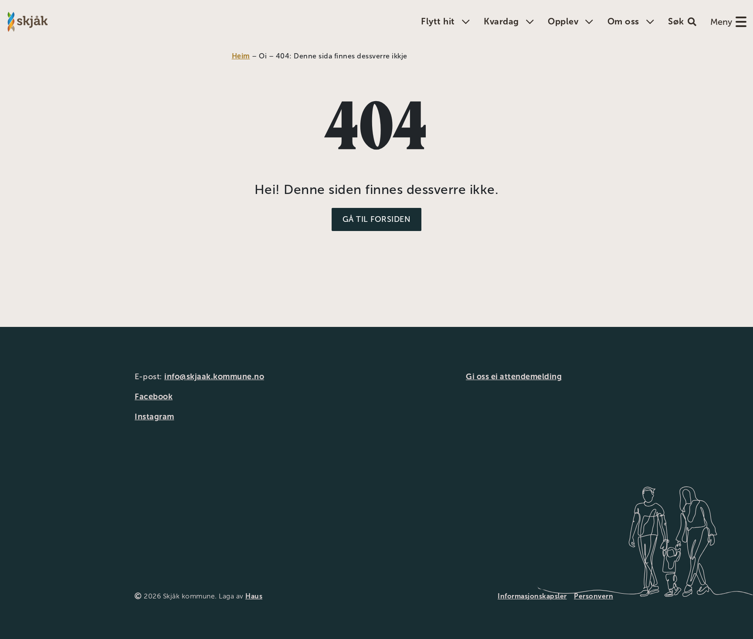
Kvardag (501, 21)
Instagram (154, 416)
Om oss (623, 21)
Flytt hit (438, 21)
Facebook (154, 396)
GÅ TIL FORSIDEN (377, 219)
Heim (241, 56)
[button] (682, 21)
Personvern (593, 596)
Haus (253, 596)
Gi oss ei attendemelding (514, 376)
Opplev (563, 21)
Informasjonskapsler (532, 596)
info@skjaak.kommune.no (214, 376)
